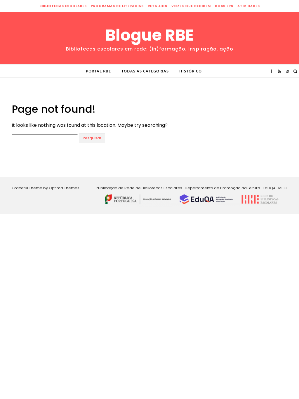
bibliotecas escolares (63, 6)
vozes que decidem (191, 6)
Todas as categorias (145, 71)
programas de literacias (117, 6)
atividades (248, 6)
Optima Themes (64, 188)
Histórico (190, 71)
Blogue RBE (149, 35)
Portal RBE (98, 71)
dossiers (224, 6)
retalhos (157, 6)
